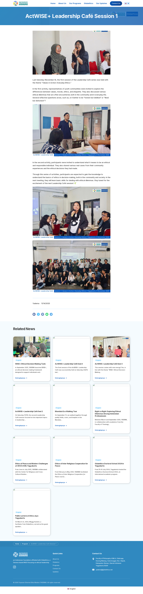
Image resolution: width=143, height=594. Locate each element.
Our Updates (101, 3)
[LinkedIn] (42, 314)
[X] (38, 314)
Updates (56, 572)
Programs (56, 565)
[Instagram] (14, 567)
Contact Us (116, 3)
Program (25, 544)
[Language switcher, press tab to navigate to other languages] (127, 3)
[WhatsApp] (46, 314)
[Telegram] (51, 314)
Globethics (88, 3)
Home (52, 3)
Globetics (56, 562)
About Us (62, 3)
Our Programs (75, 3)
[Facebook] (34, 314)
